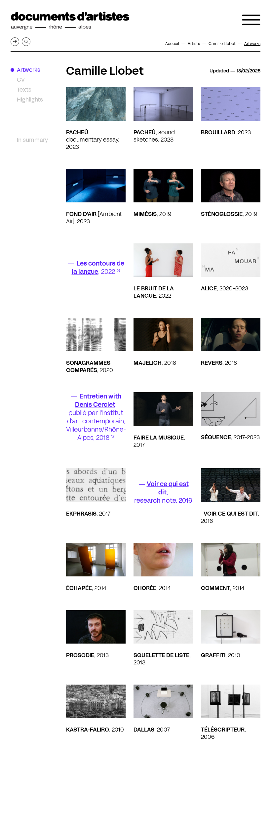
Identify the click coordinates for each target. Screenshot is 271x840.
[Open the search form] (26, 41)
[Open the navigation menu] (251, 20)
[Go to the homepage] (70, 21)
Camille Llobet (105, 70)
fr (15, 41)
